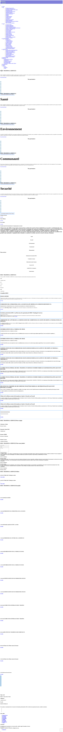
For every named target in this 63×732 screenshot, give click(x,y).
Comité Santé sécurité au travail (10, 11)
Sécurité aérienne (8, 32)
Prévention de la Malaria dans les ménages (12, 21)
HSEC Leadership (8, 43)
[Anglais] (4, 3)
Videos (5, 68)
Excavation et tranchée (9, 37)
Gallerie (3, 65)
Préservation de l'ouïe (9, 10)
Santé (3, 7)
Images (5, 66)
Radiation (7, 14)
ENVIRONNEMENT (5, 38)
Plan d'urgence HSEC (7, 62)
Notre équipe (4, 717)
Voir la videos (2, 483)
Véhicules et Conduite (9, 29)
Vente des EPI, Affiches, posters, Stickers (10, 63)
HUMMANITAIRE (5, 57)
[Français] (3, 3)
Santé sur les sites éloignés (10, 19)
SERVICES (4, 58)
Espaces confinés (8, 31)
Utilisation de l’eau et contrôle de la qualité (9, 40)
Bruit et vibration (8, 44)
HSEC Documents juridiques (10, 48)
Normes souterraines (9, 33)
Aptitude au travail (8, 17)
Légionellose (8, 18)
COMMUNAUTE (5, 49)
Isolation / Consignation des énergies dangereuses (13, 27)
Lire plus (1, 220)
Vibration (7, 15)
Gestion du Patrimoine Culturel (10, 52)
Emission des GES (8, 45)
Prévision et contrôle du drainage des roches (9, 46)
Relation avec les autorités (9, 51)
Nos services (2, 77)
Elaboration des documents (8, 60)
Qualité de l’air (8, 39)
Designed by (4, 729)
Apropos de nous (5, 715)
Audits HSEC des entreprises (8, 59)
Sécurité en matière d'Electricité (10, 28)
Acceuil (3, 6)
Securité (3, 23)
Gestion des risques (9, 24)
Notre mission (4, 718)
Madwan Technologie (9, 729)
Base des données (4, 64)
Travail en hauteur (8, 30)
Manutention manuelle (9, 12)
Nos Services (4, 716)
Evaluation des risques (7, 61)
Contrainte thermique (9, 16)
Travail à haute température (10, 35)
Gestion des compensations (10, 54)
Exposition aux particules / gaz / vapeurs (12, 9)
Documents (5, 67)
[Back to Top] (0, 731)
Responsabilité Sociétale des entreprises (11, 50)
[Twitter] (2, 3)
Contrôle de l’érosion (9, 42)
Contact (5, 77)
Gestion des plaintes (9, 53)
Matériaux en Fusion (9, 34)
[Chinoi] (5, 3)
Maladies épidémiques (9, 20)
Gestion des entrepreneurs (9, 26)
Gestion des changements (9, 25)
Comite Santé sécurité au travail (10, 47)
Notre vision (4, 720)
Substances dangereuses (9, 13)
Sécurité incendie (8, 36)
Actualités (3, 719)
